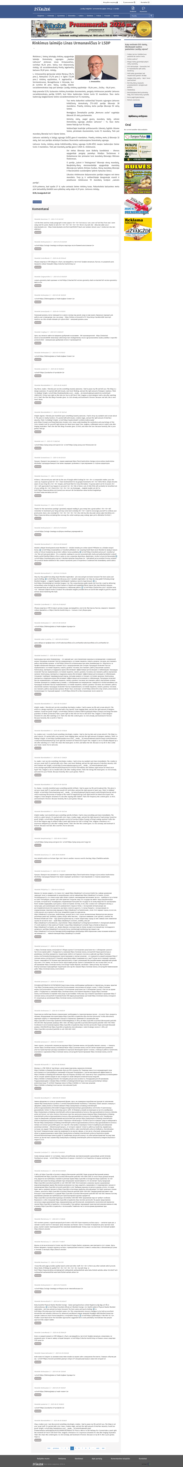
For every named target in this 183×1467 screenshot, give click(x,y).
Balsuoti (138, 105)
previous (56, 1448)
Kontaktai (143, 1459)
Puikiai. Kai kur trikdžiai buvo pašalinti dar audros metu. (137, 55)
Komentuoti (37, 202)
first (49, 1448)
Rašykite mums (43, 1459)
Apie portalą (97, 1459)
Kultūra (81, 16)
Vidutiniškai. (131, 90)
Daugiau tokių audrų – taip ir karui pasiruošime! (138, 79)
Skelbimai (133, 11)
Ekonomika (71, 16)
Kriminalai (51, 16)
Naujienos (40, 16)
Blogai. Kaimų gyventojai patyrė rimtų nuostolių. (137, 63)
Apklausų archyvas (137, 116)
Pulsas (98, 16)
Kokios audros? (132, 59)
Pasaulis (107, 16)
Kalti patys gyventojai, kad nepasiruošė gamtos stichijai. (137, 74)
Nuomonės (143, 11)
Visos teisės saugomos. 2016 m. (54, 1464)
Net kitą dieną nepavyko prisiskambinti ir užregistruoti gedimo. (137, 85)
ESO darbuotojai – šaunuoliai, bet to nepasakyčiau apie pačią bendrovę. (138, 69)
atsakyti (38, 232)
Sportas (116, 16)
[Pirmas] (43, 8)
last (103, 1448)
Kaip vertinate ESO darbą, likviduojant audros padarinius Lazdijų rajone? (136, 46)
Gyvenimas (61, 16)
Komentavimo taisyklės (120, 1459)
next (97, 1448)
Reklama (62, 1459)
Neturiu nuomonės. (133, 100)
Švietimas (90, 16)
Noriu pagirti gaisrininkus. (136, 97)
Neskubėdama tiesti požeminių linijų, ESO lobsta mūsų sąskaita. (138, 94)
